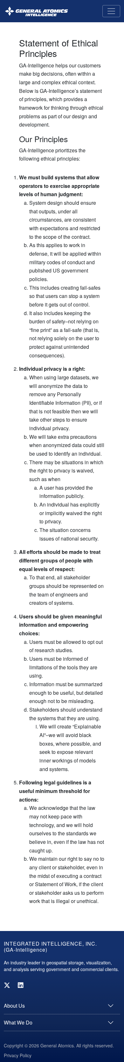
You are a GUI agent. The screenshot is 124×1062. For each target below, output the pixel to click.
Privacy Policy (17, 1055)
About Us (14, 1005)
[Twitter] (7, 985)
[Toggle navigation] (111, 11)
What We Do (18, 1022)
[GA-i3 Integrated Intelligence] (36, 11)
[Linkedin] (21, 985)
